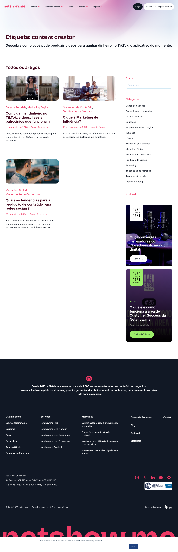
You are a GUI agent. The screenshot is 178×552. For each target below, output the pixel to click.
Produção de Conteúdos (138, 154)
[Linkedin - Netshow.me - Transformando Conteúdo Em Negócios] (153, 477)
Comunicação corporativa (139, 111)
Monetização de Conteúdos (23, 194)
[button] (35, 6)
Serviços (45, 416)
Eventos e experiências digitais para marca (100, 452)
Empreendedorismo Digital (139, 127)
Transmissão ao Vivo (136, 176)
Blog (133, 425)
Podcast (135, 433)
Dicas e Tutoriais (16, 107)
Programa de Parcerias (17, 453)
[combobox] (149, 85)
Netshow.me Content (51, 447)
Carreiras (10, 429)
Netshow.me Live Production (55, 441)
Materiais (136, 440)
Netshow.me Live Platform (54, 429)
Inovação (130, 133)
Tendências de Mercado (78, 111)
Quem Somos (13, 416)
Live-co (130, 138)
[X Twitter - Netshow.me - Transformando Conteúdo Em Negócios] (145, 477)
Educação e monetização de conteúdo (96, 434)
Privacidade (12, 441)
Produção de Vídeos (136, 160)
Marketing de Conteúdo (77, 107)
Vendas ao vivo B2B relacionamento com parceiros (100, 443)
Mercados (87, 416)
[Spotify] (169, 477)
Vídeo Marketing (134, 181)
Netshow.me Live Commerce (55, 435)
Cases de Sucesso (135, 105)
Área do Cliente (13, 447)
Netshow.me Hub (49, 423)
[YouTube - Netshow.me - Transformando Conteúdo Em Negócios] (161, 477)
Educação (131, 122)
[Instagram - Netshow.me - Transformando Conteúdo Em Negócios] (137, 477)
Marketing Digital (38, 107)
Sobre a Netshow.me (16, 423)
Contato (167, 417)
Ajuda (9, 435)
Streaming (131, 165)
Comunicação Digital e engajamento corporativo (100, 424)
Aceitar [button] (133, 546)
